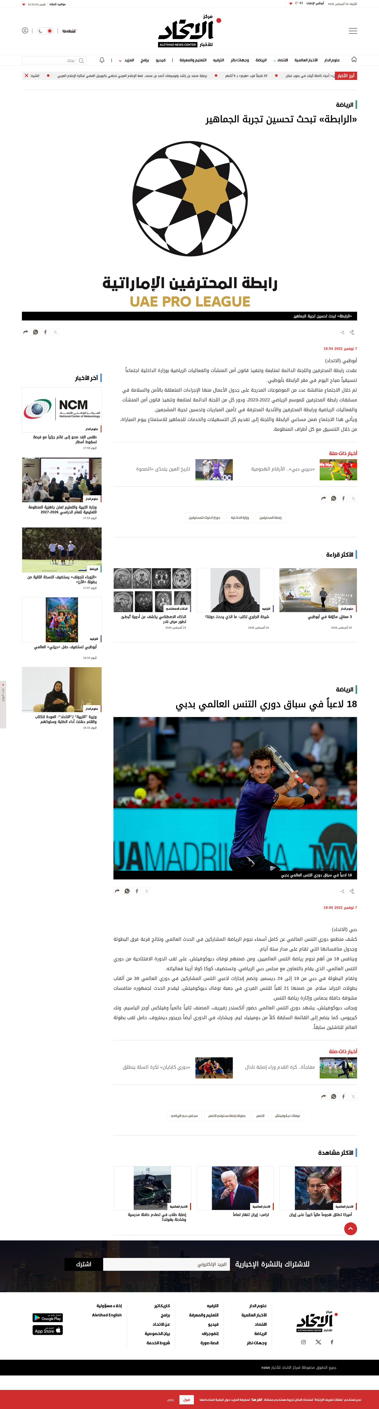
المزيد (128, 59)
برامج (145, 59)
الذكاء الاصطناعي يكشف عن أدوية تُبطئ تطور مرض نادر (153, 619)
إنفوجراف (210, 1333)
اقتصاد (282, 59)
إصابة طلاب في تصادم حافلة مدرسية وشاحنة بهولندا (157, 1217)
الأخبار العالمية (306, 59)
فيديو (160, 59)
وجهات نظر (240, 59)
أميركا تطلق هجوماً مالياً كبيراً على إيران (320, 1215)
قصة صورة (209, 1342)
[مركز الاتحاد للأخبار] (189, 30)
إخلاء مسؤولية (109, 1305)
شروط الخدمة (158, 1342)
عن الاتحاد (161, 1324)
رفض (170, 1400)
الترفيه (218, 59)
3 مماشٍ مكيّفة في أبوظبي (330, 617)
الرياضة (261, 59)
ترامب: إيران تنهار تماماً (251, 1215)
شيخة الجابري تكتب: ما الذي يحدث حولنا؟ (237, 617)
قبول (186, 1400)
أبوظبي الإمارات (309, 3)
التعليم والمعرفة (193, 59)
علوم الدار (332, 59)
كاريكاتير (162, 1305)
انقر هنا (257, 1400)
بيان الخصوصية (157, 1333)
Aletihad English (107, 1314)
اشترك (83, 1264)
